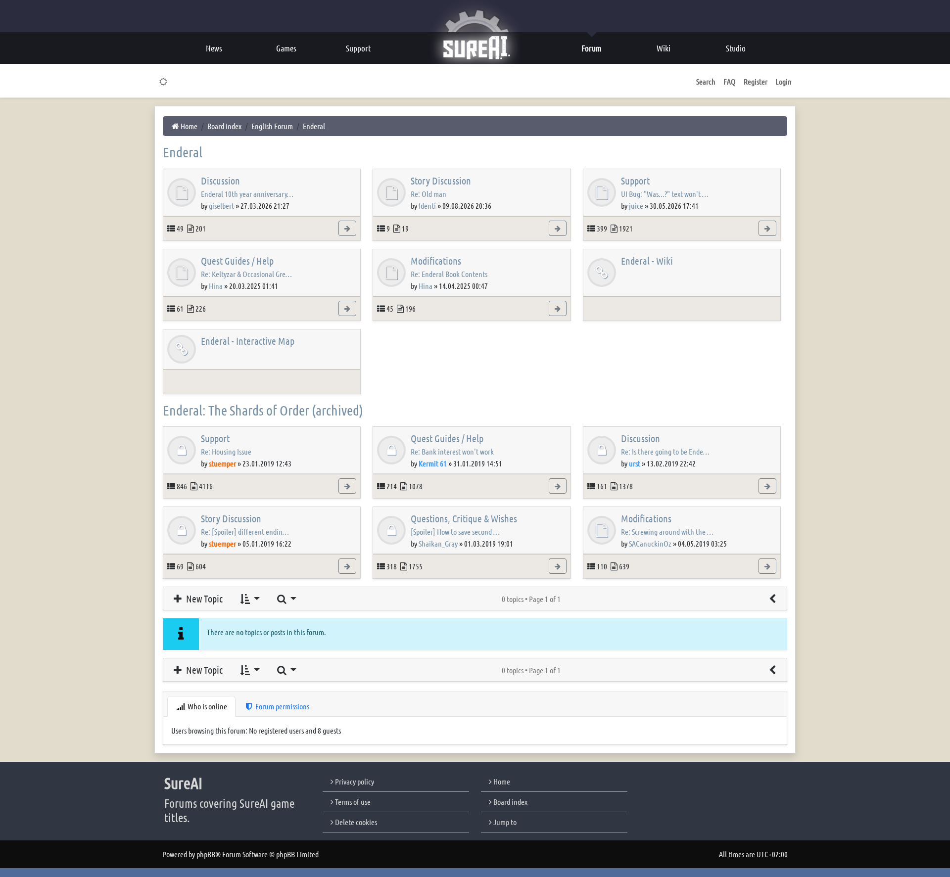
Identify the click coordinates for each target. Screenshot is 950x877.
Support (635, 180)
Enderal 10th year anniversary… (247, 193)
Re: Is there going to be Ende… (665, 451)
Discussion (220, 180)
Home (501, 781)
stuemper (222, 463)
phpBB (205, 854)
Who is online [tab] (206, 706)
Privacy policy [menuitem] (353, 781)
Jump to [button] (504, 822)
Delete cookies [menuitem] (355, 822)
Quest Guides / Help (237, 261)
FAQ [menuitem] (729, 81)
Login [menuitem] (783, 81)
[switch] (163, 82)
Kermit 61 (433, 463)
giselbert (221, 205)
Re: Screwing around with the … (667, 531)
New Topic (203, 598)
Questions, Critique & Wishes (464, 518)
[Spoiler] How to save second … (455, 531)
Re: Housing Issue (226, 451)
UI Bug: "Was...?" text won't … (665, 193)
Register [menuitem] (755, 81)
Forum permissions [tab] (281, 706)
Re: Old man (428, 193)
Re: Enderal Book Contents (449, 273)
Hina (216, 285)
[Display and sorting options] (249, 598)
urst (634, 463)
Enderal (182, 152)
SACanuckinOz (650, 543)
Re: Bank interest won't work (452, 451)
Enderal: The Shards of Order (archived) (263, 410)
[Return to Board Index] (772, 598)
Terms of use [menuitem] (352, 801)
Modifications (436, 261)
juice (636, 205)
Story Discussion (441, 180)
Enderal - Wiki (647, 261)
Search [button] (705, 81)
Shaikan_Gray (438, 543)
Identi (427, 205)
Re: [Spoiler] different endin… (245, 531)
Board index (509, 801)
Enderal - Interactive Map (247, 341)
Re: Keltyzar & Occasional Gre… (246, 273)
